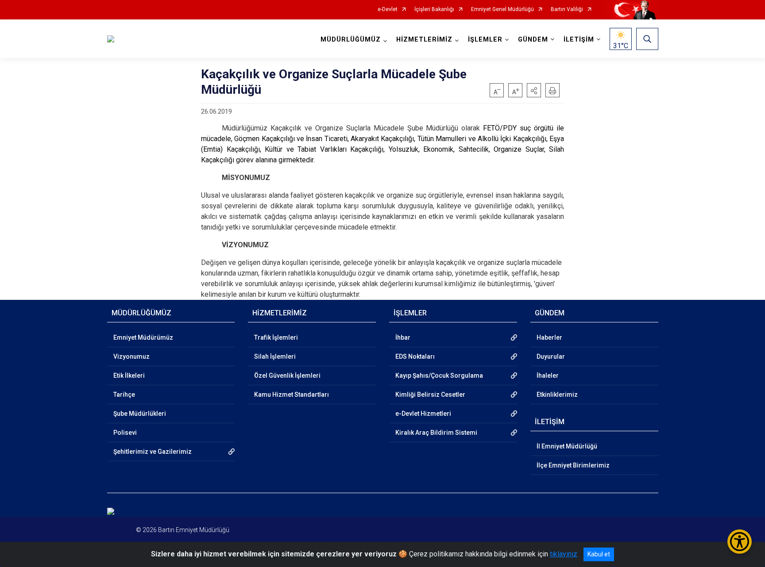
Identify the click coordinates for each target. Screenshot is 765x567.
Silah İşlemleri (275, 356)
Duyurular (551, 356)
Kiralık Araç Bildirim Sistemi (436, 432)
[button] (534, 90)
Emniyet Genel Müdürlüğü (502, 9)
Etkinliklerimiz (557, 394)
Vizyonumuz (131, 356)
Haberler (549, 337)
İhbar (402, 337)
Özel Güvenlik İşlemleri (287, 375)
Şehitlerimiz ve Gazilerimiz (152, 451)
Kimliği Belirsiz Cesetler (430, 394)
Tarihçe (124, 394)
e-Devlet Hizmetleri (423, 413)
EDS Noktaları (415, 356)
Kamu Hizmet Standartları (291, 394)
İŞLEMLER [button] (485, 39)
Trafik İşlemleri (276, 337)
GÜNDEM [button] (533, 39)
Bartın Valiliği (567, 9)
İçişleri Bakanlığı (434, 9)
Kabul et (598, 554)
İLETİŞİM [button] (579, 39)
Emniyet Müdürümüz (143, 337)
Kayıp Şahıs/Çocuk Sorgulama (439, 375)
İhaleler (548, 375)
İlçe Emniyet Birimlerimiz (573, 465)
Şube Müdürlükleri (139, 413)
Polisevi (125, 432)
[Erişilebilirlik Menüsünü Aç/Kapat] (739, 541)
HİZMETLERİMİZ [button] (424, 39)
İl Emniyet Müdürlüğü (567, 446)
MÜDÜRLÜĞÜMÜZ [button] (351, 39)
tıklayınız (563, 554)
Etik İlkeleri (129, 375)
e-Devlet (388, 9)
